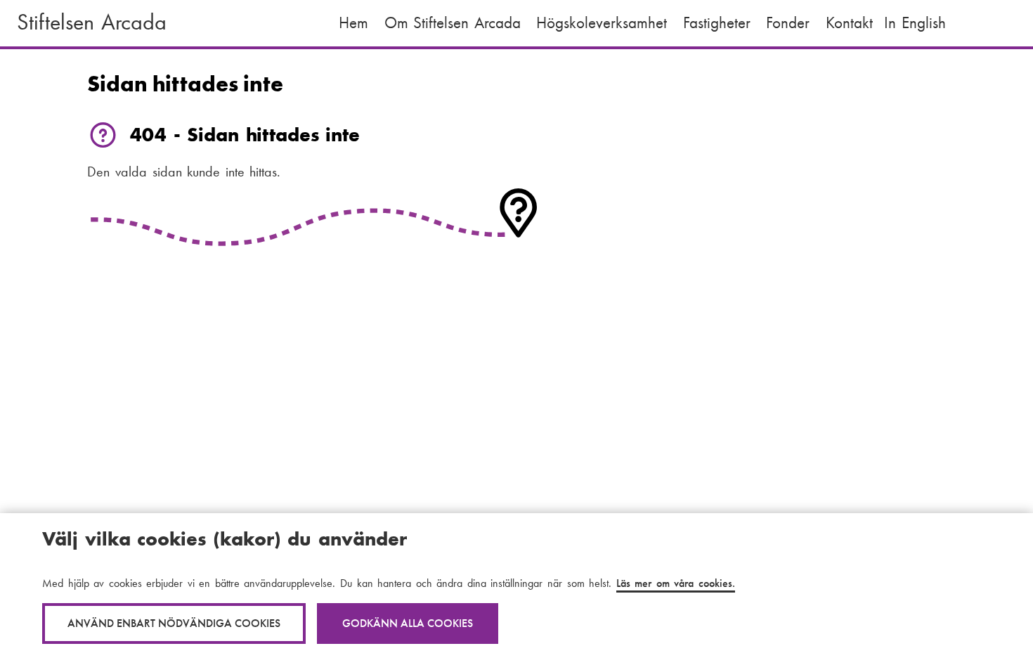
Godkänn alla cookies (407, 623)
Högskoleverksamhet (601, 23)
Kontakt (849, 23)
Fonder (788, 23)
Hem (353, 23)
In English (915, 23)
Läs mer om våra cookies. (675, 583)
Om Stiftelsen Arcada (452, 23)
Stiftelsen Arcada (92, 22)
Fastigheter (717, 23)
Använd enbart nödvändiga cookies (173, 623)
